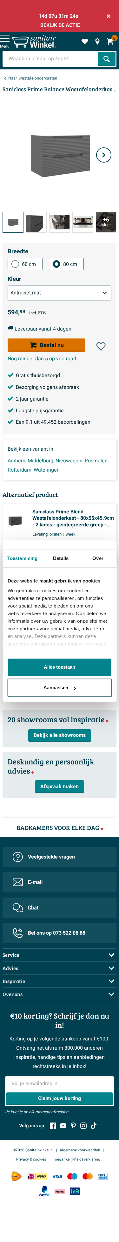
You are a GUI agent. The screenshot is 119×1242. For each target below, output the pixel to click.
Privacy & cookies (31, 1159)
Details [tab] (61, 558)
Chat (33, 907)
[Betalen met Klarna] (60, 1191)
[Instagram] (83, 1125)
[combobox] (50, 59)
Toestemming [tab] (22, 558)
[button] (100, 346)
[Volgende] (103, 155)
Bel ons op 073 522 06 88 (56, 933)
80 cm (70, 264)
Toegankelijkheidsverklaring (76, 1159)
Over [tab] (97, 558)
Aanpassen (55, 687)
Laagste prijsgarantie (40, 411)
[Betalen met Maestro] (72, 1176)
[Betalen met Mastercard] (88, 1176)
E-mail (35, 882)
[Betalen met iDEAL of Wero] (37, 1176)
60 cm (29, 264)
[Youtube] (63, 1125)
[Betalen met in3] (75, 1191)
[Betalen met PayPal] (44, 1191)
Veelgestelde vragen (51, 857)
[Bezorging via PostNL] (16, 1176)
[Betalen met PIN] (103, 1176)
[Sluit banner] (108, 16)
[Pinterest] (73, 1125)
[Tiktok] (93, 1125)
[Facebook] (53, 1125)
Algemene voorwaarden (80, 1150)
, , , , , (58, 465)
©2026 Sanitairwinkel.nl (33, 1150)
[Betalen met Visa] (57, 1176)
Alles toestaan (59, 667)
